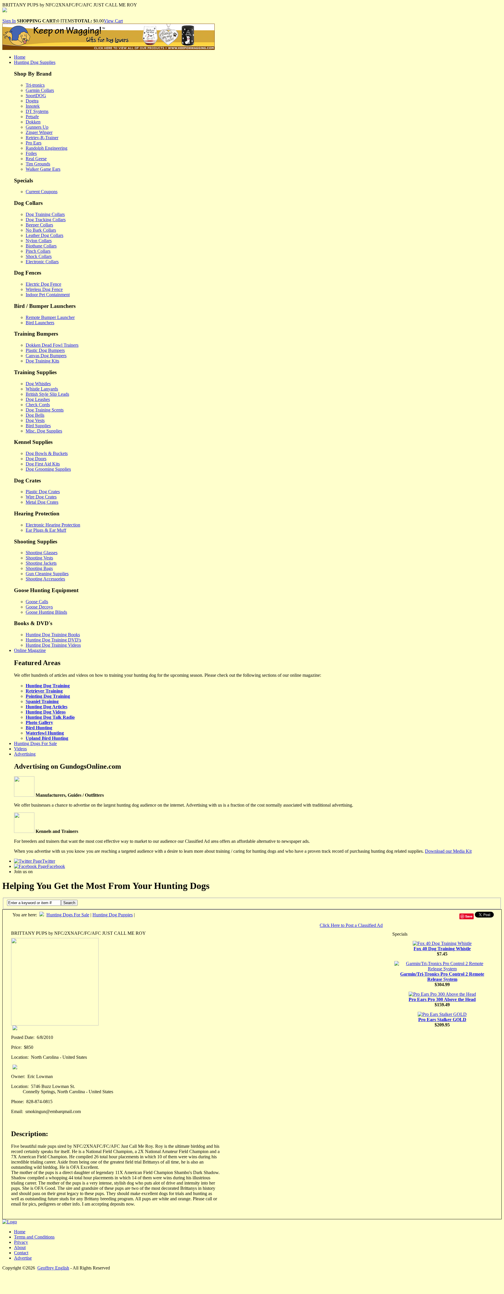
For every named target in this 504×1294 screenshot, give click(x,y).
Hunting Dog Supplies (34, 62)
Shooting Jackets (41, 563)
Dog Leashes (38, 399)
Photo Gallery (39, 722)
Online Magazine (30, 650)
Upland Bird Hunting (47, 738)
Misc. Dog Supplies (44, 430)
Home (19, 57)
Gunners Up (37, 127)
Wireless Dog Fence (44, 289)
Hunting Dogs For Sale (35, 743)
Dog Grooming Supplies (48, 469)
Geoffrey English (53, 1267)
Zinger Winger (39, 132)
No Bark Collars (41, 230)
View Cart (113, 20)
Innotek (33, 106)
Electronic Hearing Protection (53, 524)
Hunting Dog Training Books (53, 634)
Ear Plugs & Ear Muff (46, 530)
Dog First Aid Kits (43, 463)
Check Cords (38, 404)
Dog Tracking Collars (46, 219)
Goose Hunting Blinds (46, 612)
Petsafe (32, 116)
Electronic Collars (42, 261)
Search (69, 903)
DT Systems (37, 111)
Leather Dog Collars (44, 235)
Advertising (25, 753)
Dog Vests (35, 420)
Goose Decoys (39, 606)
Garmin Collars (40, 90)
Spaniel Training (42, 701)
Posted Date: (22, 1037)
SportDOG (36, 95)
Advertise (23, 1257)
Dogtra (32, 100)
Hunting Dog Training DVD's (53, 639)
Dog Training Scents (45, 409)
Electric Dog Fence (43, 284)
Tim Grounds (38, 163)
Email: (17, 1111)
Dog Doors (36, 458)
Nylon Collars (39, 240)
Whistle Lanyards (42, 388)
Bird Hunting (39, 727)
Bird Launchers (40, 322)
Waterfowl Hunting (45, 732)
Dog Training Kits (42, 360)
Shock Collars (39, 256)
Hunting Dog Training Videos (53, 645)
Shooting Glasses (41, 552)
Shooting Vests (39, 557)
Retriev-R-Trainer (42, 137)
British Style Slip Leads (47, 394)
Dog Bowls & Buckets (47, 453)
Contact (21, 1252)
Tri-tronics (35, 85)
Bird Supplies (38, 425)
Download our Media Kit (448, 851)
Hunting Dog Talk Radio (50, 717)
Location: (20, 1057)
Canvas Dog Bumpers (46, 355)
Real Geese (36, 158)
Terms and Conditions (34, 1236)
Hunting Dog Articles (46, 706)
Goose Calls (37, 601)
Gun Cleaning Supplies (47, 573)
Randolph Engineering (46, 148)
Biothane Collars (41, 245)
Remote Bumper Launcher (50, 317)
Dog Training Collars (45, 214)
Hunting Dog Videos (46, 711)
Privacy (21, 1242)
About (20, 1247)
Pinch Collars (38, 251)
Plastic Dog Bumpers (45, 350)
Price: (16, 1047)
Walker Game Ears (43, 169)
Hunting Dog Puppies (112, 914)
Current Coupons (41, 191)
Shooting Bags (39, 568)
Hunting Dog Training (48, 685)
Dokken (33, 121)
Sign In (9, 20)
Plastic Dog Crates (43, 491)
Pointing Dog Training (48, 696)
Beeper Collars (39, 224)
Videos (20, 748)
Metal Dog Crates (42, 502)
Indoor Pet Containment (48, 294)
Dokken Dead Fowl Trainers (52, 345)
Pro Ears (33, 142)
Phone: (17, 1101)
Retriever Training (44, 690)
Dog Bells (35, 415)
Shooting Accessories (45, 578)
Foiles (31, 153)
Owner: (18, 1076)
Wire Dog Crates (41, 496)
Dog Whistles (38, 383)
